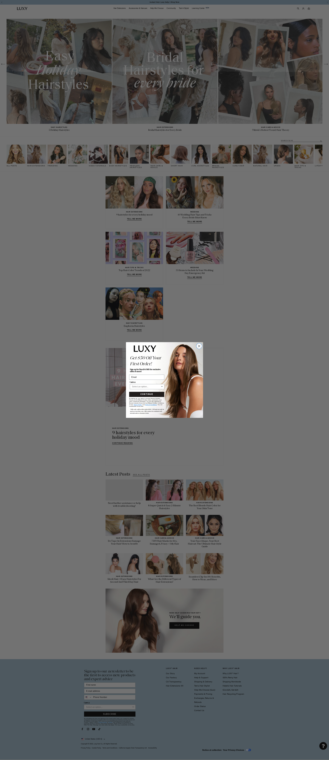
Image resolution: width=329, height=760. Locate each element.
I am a (132, 382)
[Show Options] (162, 386)
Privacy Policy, (138, 404)
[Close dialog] (199, 346)
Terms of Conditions (151, 404)
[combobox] (146, 386)
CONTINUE (146, 394)
